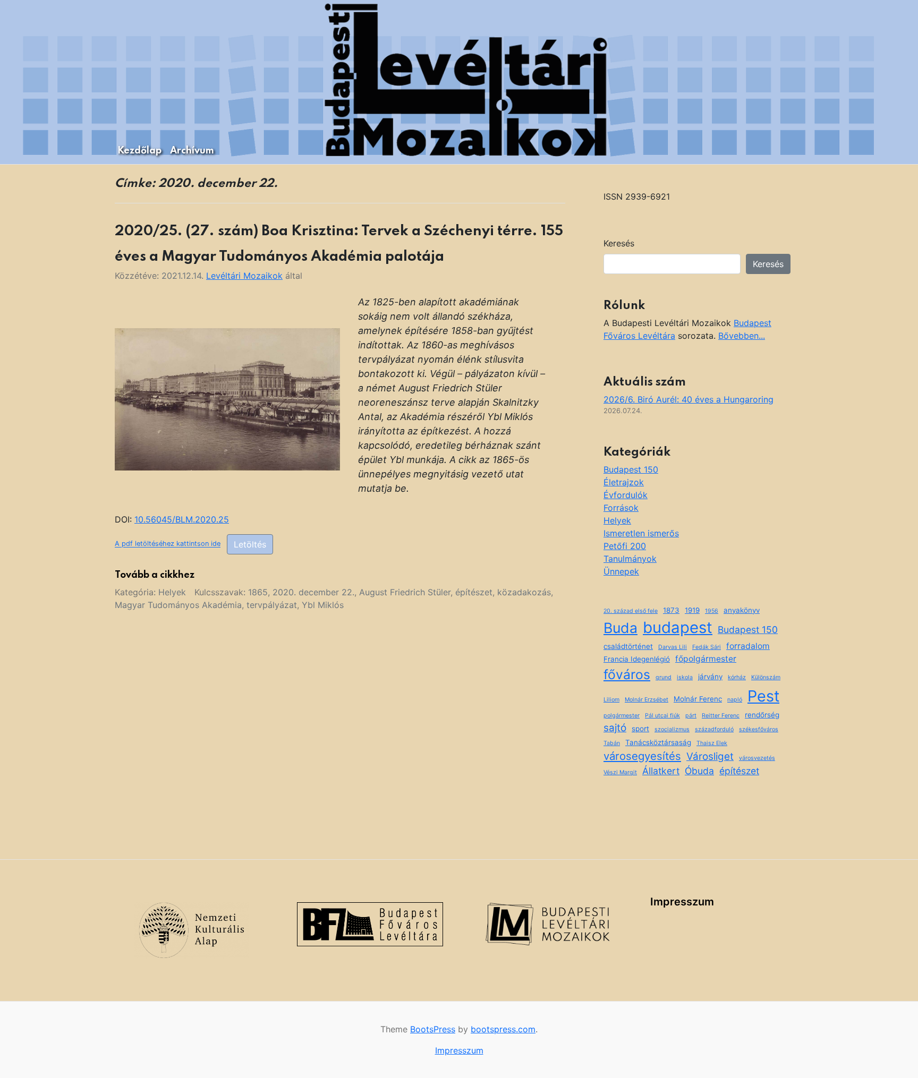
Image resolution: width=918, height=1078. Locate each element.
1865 (258, 592)
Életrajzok (624, 482)
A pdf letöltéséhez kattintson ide (167, 544)
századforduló (714, 729)
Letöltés (250, 544)
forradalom (748, 646)
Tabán (612, 743)
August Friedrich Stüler (404, 592)
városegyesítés (642, 756)
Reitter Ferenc (721, 715)
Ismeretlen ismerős (641, 533)
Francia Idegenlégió (637, 659)
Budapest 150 (631, 469)
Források (621, 507)
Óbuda (699, 770)
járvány (710, 676)
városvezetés (757, 758)
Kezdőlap (139, 151)
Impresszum (682, 901)
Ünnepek (621, 571)
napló (734, 699)
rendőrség (762, 715)
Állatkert (660, 770)
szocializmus (672, 729)
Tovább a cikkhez (154, 575)
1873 (671, 610)
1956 (711, 611)
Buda (621, 627)
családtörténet (628, 646)
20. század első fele (631, 611)
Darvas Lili (672, 647)
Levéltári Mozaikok (244, 275)
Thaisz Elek (711, 743)
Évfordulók (626, 495)
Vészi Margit (620, 772)
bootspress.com (503, 1029)
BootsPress (432, 1029)
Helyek (172, 592)
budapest (677, 627)
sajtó (615, 728)
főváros (627, 674)
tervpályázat (271, 605)
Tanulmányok (630, 558)
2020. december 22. (313, 592)
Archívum (192, 151)
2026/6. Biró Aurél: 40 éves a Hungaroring (689, 399)
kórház (737, 677)
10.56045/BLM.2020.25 (181, 519)
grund (664, 677)
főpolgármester (705, 659)
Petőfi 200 (625, 546)
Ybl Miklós (323, 605)
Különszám (765, 677)
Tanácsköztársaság (658, 742)
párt (690, 715)
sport (640, 728)
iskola (685, 677)
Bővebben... (741, 335)
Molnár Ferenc (698, 699)
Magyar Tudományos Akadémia (178, 605)
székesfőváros (758, 729)
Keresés (619, 243)
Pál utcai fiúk (662, 715)
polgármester (622, 715)
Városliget (710, 756)
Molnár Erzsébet (646, 699)
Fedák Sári (706, 647)
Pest (763, 696)
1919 (692, 610)
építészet (473, 592)
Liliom (611, 699)
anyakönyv (742, 610)
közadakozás (524, 592)
